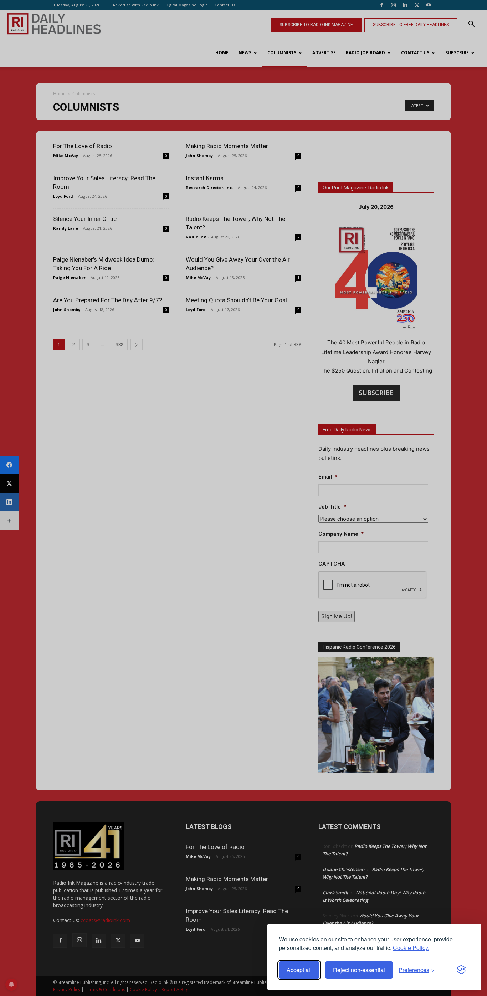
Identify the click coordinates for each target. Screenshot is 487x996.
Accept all (299, 970)
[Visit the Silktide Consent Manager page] (461, 970)
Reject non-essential (359, 970)
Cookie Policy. (411, 948)
